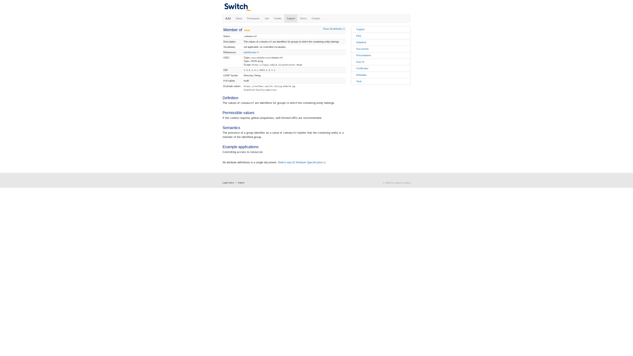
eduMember (250, 52)
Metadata (361, 75)
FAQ (358, 35)
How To (360, 61)
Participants (253, 18)
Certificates (362, 68)
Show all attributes (333, 28)
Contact (316, 18)
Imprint (241, 182)
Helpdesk (361, 42)
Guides (278, 18)
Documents (362, 48)
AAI (228, 18)
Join (267, 18)
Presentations (363, 55)
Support (291, 18)
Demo (303, 18)
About (239, 18)
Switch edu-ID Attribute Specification (300, 162)
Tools (359, 81)
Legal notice (228, 182)
